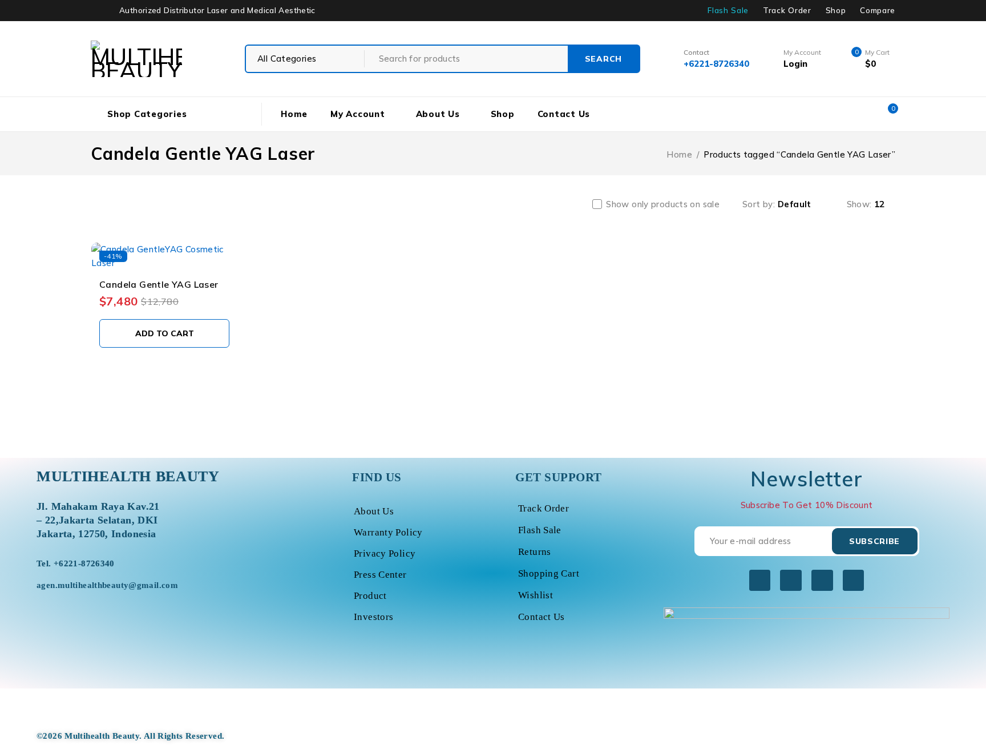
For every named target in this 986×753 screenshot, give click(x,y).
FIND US (377, 477)
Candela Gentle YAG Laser (159, 284)
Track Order (787, 10)
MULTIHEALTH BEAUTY (128, 476)
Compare (877, 10)
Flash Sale (728, 10)
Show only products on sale (663, 204)
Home (679, 154)
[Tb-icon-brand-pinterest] (853, 580)
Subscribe (874, 541)
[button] (164, 333)
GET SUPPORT (558, 477)
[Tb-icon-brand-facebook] (759, 580)
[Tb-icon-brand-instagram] (822, 580)
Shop (836, 10)
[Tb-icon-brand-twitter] (790, 580)
